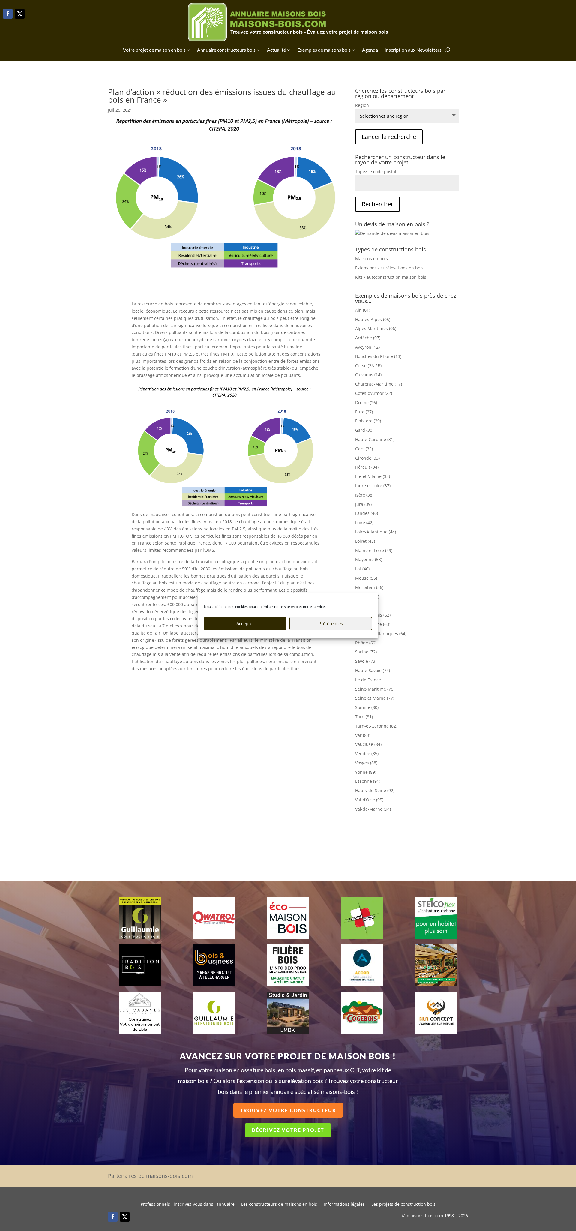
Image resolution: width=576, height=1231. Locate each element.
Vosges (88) (366, 763)
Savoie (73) (365, 661)
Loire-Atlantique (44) (375, 532)
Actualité (276, 50)
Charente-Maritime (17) (378, 384)
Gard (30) (364, 430)
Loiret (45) (365, 541)
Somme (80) (367, 707)
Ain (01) (362, 310)
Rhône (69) (365, 643)
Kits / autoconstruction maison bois (390, 277)
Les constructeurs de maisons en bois (279, 1204)
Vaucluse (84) (368, 744)
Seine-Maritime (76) (374, 689)
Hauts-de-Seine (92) (374, 790)
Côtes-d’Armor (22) (373, 393)
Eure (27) (364, 412)
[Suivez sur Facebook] (8, 14)
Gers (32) (364, 449)
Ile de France (368, 680)
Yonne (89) (365, 772)
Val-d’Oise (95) (369, 800)
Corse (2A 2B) (368, 365)
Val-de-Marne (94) (373, 809)
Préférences (331, 623)
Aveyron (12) (367, 347)
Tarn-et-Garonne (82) (376, 726)
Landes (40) (366, 513)
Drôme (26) (366, 402)
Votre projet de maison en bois (154, 50)
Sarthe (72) (366, 652)
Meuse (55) (366, 578)
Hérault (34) (367, 467)
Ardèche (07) (367, 338)
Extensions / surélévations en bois (389, 268)
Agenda (370, 50)
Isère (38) (364, 495)
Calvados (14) (368, 374)
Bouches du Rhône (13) (378, 356)
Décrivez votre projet (288, 1130)
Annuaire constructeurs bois (226, 50)
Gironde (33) (367, 458)
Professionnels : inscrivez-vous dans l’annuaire (188, 1204)
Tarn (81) (364, 716)
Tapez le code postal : (377, 171)
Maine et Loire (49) (373, 550)
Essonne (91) (367, 781)
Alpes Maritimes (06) (375, 328)
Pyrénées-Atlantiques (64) (380, 633)
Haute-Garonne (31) (374, 439)
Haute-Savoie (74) (372, 670)
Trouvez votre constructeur (288, 1110)
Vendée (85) (367, 753)
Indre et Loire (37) (373, 485)
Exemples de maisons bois (324, 50)
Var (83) (362, 735)
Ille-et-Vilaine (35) (372, 476)
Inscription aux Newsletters (413, 50)
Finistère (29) (368, 421)
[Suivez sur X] (20, 14)
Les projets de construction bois (403, 1204)
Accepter (245, 623)
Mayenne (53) (368, 559)
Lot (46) (362, 569)
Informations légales (344, 1204)
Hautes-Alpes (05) (372, 319)
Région (362, 105)
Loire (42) (364, 522)
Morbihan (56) (369, 587)
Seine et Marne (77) (374, 698)
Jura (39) (363, 504)
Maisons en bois (371, 258)
